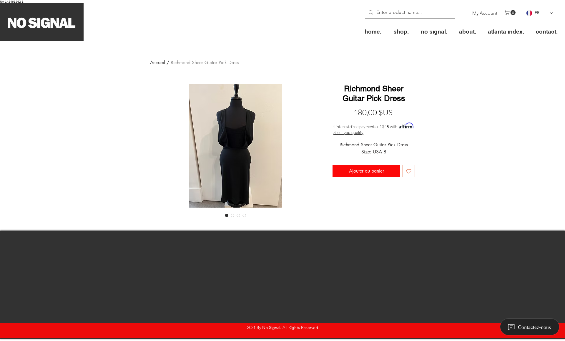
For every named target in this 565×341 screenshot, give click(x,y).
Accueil (157, 62)
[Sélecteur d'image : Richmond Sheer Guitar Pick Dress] (227, 215)
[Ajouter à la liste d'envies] (409, 171)
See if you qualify (348, 132)
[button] (510, 12)
